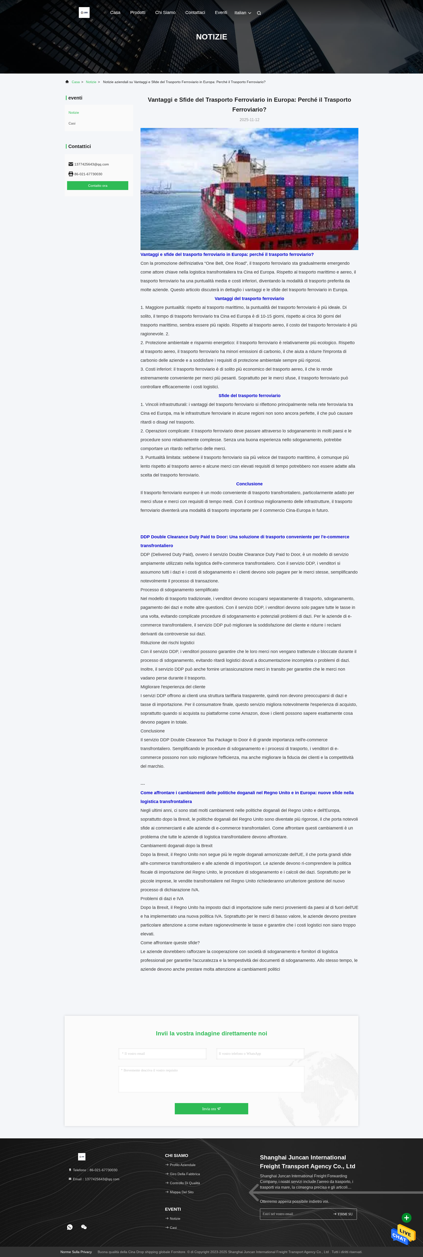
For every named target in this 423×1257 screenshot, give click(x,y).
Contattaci (195, 12)
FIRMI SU (345, 1214)
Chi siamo (165, 12)
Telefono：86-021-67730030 (95, 1170)
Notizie (91, 82)
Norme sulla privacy (76, 1252)
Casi (72, 123)
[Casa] (84, 12)
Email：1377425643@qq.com (95, 1179)
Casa (115, 12)
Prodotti (137, 12)
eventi (221, 12)
